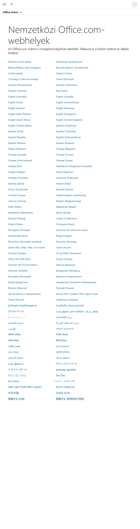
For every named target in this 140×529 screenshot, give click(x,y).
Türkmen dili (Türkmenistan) (22, 264)
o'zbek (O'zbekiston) (66, 218)
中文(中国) (13, 393)
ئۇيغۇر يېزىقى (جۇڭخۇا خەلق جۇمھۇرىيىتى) (77, 311)
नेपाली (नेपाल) (62, 334)
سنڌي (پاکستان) (16, 322)
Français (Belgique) (65, 148)
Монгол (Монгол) (17, 288)
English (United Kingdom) (69, 119)
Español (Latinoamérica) (68, 137)
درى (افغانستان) (64, 317)
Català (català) (15, 73)
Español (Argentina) (66, 125)
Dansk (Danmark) (65, 79)
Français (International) (20, 160)
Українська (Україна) (67, 299)
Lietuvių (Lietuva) (17, 201)
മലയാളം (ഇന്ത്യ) (66, 369)
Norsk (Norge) (63, 212)
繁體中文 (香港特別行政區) (70, 399)
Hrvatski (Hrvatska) (18, 177)
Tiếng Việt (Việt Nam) (19, 259)
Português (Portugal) (19, 230)
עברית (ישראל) (16, 311)
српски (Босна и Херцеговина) (24, 293)
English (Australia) (17, 96)
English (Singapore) (66, 114)
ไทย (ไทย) (60, 375)
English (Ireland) (16, 108)
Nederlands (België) (66, 206)
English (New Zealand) (19, 114)
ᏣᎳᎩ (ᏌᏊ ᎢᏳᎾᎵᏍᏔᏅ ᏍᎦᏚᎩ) (25, 387)
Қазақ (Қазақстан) (18, 282)
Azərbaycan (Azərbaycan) (69, 61)
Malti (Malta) (15, 206)
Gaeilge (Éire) (15, 166)
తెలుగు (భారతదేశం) (66, 363)
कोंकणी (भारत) (14, 334)
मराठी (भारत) (13, 340)
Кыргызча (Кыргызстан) (69, 276)
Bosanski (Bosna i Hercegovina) (72, 67)
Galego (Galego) (16, 172)
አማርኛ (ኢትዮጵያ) (65, 328)
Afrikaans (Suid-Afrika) (19, 61)
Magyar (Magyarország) (68, 201)
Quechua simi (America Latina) (72, 230)
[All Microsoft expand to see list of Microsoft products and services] (4, 5)
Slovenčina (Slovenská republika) (25, 241)
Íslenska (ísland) (16, 183)
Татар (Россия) (16, 299)
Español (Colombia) (66, 131)
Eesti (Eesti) (62, 90)
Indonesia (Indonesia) (67, 177)
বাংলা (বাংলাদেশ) (62, 346)
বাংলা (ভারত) (13, 352)
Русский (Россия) (65, 288)
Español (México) (17, 143)
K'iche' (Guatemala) (18, 189)
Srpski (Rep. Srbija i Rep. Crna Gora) (26, 247)
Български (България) (19, 276)
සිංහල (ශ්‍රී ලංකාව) (17, 375)
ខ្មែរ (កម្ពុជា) (65, 381)
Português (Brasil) (65, 224)
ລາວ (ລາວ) (13, 381)
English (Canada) (64, 96)
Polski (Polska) (15, 224)
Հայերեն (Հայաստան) (70, 305)
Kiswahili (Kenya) (64, 189)
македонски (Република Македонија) (76, 282)
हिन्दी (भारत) (61, 340)
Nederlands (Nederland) (20, 212)
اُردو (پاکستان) (16, 317)
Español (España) (17, 137)
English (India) (15, 102)
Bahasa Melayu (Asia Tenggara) (24, 67)
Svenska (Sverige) (17, 253)
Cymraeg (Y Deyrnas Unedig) (23, 79)
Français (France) (64, 154)
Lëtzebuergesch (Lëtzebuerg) (71, 195)
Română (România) (18, 235)
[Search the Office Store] (12, 4)
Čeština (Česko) (64, 73)
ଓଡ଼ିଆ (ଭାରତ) (63, 358)
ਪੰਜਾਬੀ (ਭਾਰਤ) (62, 352)
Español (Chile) (15, 131)
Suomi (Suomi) (63, 247)
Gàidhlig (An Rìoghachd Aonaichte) (74, 166)
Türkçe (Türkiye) (64, 259)
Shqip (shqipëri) (64, 235)
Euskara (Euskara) (65, 143)
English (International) (67, 102)
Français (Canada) (17, 154)
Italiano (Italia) (63, 183)
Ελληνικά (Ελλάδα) (18, 270)
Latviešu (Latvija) (16, 195)
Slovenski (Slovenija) (66, 241)
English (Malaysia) (65, 108)
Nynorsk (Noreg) (16, 218)
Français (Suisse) (64, 160)
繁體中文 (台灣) (16, 399)
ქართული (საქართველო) (22, 305)
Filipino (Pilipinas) (17, 148)
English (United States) (20, 125)
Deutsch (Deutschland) (20, 85)
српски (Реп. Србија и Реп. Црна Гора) (77, 293)
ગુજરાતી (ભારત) (15, 358)
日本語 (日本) (63, 393)
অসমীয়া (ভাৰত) (14, 346)
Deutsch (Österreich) (66, 85)
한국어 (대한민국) (65, 387)
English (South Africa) (19, 119)
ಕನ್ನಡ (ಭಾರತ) (17, 369)
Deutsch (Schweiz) (17, 90)
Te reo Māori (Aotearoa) (68, 253)
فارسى (11, 328)
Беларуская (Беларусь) (68, 270)
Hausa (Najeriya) (64, 172)
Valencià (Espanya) (65, 264)
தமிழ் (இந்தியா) (16, 363)
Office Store (11, 12)
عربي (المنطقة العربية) (67, 322)
